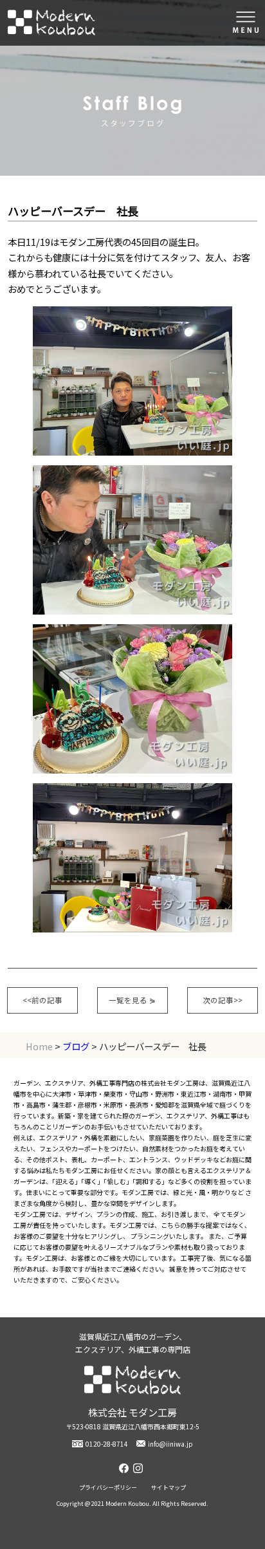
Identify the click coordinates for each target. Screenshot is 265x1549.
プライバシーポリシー (108, 1487)
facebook (125, 1468)
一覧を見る (132, 1000)
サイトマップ (168, 1487)
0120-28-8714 (107, 1444)
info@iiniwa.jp (170, 1444)
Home (39, 1046)
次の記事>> (222, 1000)
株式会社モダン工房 (51, 23)
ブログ (75, 1046)
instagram (139, 1468)
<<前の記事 (42, 1000)
